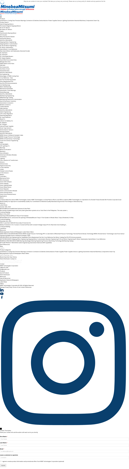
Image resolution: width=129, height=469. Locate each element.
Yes (102, 1)
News (23, 253)
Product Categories (5, 250)
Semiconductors (43, 20)
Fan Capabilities (23, 237)
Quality (38, 201)
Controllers (3, 176)
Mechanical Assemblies (6, 88)
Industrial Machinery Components (83, 20)
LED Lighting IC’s (4, 146)
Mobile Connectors (5, 105)
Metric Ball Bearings (5, 87)
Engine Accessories (5, 165)
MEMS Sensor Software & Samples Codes (11, 135)
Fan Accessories (4, 67)
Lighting (64, 20)
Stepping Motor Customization (8, 44)
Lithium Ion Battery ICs (6, 121)
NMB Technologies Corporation (9, 266)
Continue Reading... (5, 212)
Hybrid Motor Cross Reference (8, 49)
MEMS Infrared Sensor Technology (10, 139)
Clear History (13, 257)
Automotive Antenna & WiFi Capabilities (41, 242)
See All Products (4, 273)
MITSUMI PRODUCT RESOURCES (9, 242)
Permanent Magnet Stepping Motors (10, 26)
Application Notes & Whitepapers (13, 232)
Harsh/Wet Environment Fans (8, 60)
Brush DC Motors (5, 28)
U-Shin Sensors (4, 173)
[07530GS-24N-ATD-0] (63, 7)
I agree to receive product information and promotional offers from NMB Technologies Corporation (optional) (33, 461)
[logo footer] (63, 261)
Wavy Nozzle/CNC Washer (7, 36)
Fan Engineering (4, 74)
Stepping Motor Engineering (8, 42)
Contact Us (13, 259)
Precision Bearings (20, 20)
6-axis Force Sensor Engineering (9, 140)
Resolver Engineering (52, 239)
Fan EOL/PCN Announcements (8, 83)
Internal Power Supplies (6, 126)
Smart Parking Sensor (6, 192)
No (104, 1)
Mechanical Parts (5, 178)
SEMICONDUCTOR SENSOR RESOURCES (11, 234)
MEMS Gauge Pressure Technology (10, 137)
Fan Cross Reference (47, 237)
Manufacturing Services (66, 201)
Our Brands (100, 199)
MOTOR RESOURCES (5, 239)
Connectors (3, 157)
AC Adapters (3, 122)
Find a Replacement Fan (6, 81)
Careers (41, 199)
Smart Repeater (4, 189)
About (1, 198)
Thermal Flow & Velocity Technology (83, 234)
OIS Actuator (3, 35)
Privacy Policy (8, 287)
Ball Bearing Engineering (7, 96)
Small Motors (4, 20)
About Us (2, 203)
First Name (4, 436)
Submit (3, 465)
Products (2, 19)
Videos (32, 232)
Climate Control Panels (6, 171)
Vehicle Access (4, 164)
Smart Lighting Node (6, 185)
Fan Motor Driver (5, 69)
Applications (3, 196)
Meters (2, 174)
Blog (1, 246)
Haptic (2, 31)
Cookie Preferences (26, 287)
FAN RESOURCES (4, 237)
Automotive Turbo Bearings (8, 90)
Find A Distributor (5, 259)
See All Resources (5, 244)
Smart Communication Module (8, 191)
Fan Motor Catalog (58, 237)
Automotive (70, 20)
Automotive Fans (4, 71)
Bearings (2, 148)
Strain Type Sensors (5, 128)
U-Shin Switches (4, 167)
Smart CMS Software (6, 182)
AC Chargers (3, 124)
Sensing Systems (4, 131)
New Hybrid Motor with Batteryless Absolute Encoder (15, 51)
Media (1, 232)
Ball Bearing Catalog (67, 241)
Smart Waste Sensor (5, 187)
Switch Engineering (5, 112)
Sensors (59, 20)
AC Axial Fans (3, 53)
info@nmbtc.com (4, 269)
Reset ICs (2, 119)
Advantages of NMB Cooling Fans (9, 76)
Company (13, 199)
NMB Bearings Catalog (6, 97)
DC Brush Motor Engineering (8, 45)
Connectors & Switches (32, 20)
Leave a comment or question (9, 455)
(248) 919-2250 (4, 267)
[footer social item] (63, 290)
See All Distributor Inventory (8, 101)
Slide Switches (4, 108)
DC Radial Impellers (5, 58)
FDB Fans (2, 65)
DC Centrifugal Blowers (6, 56)
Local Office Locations (72, 199)
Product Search (4, 22)
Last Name (4, 443)
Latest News (26, 232)
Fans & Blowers (4, 153)
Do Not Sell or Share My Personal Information (9, 427)
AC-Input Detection (5, 117)
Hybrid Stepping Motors (7, 24)
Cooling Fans (11, 20)
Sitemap (2, 287)
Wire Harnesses (4, 180)
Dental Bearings (4, 92)
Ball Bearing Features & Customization (11, 99)
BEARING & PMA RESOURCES (8, 241)
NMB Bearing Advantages (23, 241)
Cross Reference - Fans (6, 78)
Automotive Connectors (6, 103)
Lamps (2, 169)
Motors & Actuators (5, 149)
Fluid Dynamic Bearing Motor (8, 33)
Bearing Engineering (37, 241)
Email (2, 449)
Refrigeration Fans (5, 62)
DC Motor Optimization (6, 47)
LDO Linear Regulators (6, 114)
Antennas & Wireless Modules (8, 155)
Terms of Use (16, 287)
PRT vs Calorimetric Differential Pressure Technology (58, 234)
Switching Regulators (6, 115)
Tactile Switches (4, 106)
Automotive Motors (5, 38)
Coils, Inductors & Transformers (9, 160)
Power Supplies (52, 20)
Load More (3, 228)
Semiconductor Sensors (6, 130)
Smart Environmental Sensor (8, 194)
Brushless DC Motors (6, 29)
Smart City (96, 20)
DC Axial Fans (3, 54)
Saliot (1, 142)
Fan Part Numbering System (8, 79)
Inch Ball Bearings (5, 85)
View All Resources (5, 278)
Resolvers (2, 151)
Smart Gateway (4, 183)
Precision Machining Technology (52, 241)
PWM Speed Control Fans (7, 63)
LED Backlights (4, 144)
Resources (3, 230)
